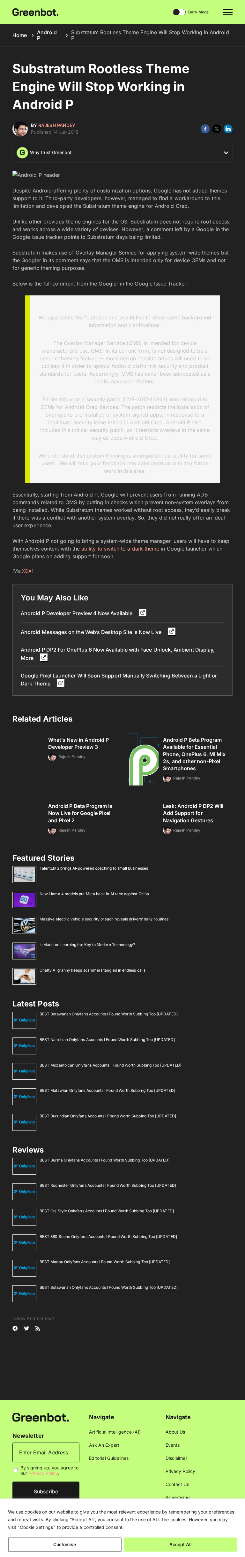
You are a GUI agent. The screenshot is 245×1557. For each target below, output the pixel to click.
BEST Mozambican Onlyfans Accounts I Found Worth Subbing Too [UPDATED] (110, 1065)
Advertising (178, 1497)
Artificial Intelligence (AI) (115, 1432)
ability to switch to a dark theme (120, 548)
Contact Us (177, 1484)
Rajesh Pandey (56, 125)
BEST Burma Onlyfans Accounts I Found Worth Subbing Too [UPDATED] (104, 1160)
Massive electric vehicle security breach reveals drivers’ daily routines (104, 919)
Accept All (180, 1544)
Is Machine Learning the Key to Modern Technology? (87, 944)
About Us (175, 1432)
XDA (27, 571)
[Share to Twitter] (216, 128)
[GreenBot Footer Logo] (40, 1417)
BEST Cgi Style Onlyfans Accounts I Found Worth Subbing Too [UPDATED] (107, 1211)
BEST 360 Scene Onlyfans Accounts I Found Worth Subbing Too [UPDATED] (108, 1236)
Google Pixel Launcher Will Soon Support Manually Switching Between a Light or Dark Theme (119, 679)
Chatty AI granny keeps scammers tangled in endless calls (92, 970)
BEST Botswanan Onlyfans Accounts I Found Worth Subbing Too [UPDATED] (109, 1014)
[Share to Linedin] (228, 128)
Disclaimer (176, 1458)
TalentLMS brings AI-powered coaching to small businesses (94, 868)
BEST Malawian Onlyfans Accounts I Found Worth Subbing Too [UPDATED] (107, 1090)
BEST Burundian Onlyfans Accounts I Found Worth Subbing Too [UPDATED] (108, 1116)
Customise (64, 1544)
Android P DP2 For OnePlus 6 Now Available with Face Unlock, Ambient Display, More (118, 653)
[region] (122, 1527)
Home (19, 35)
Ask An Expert (104, 1445)
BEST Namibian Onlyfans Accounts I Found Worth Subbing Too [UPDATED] (107, 1039)
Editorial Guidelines (109, 1458)
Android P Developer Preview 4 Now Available (77, 613)
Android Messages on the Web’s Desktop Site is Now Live (92, 632)
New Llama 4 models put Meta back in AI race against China (94, 893)
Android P (47, 35)
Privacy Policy (43, 1473)
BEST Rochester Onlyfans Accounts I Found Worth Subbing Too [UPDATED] (108, 1185)
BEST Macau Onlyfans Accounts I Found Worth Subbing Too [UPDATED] (105, 1261)
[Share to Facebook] (205, 128)
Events (173, 1445)
